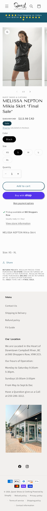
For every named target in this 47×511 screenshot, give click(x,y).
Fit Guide (10, 327)
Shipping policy (34, 500)
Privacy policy (36, 495)
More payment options (23, 203)
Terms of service (16, 500)
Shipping (6, 128)
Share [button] (9, 262)
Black (9, 139)
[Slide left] (17, 92)
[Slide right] (30, 92)
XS (9, 153)
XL (9, 160)
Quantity (7, 167)
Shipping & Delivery (15, 312)
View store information (18, 223)
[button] (6, 6)
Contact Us (11, 305)
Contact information (25, 505)
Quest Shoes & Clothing (21, 491)
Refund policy (12, 320)
